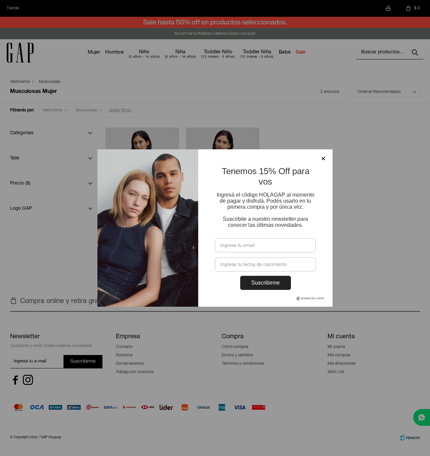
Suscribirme (265, 283)
